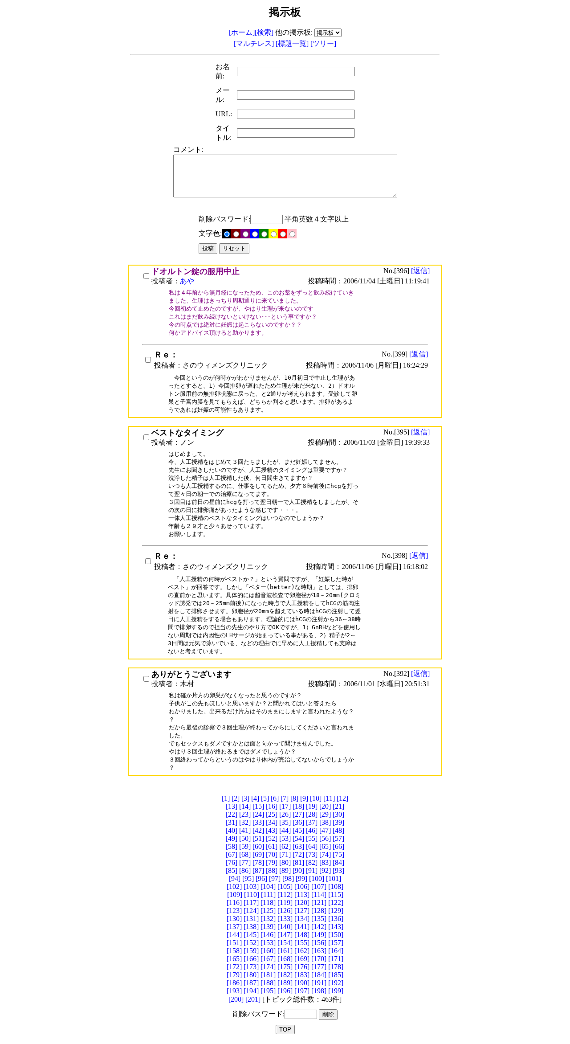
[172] (234, 966)
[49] (231, 838)
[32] (245, 822)
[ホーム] (242, 32)
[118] (268, 902)
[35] (285, 822)
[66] (338, 846)
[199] (335, 991)
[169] (301, 958)
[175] (285, 966)
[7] (285, 798)
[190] (301, 983)
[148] (301, 934)
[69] (258, 854)
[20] (325, 806)
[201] (253, 999)
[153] (268, 942)
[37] (312, 822)
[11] (329, 798)
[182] (285, 974)
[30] (338, 814)
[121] (318, 902)
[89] (285, 870)
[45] (298, 830)
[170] (318, 958)
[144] (234, 934)
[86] (245, 870)
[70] (271, 854)
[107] (318, 886)
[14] (245, 806)
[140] (285, 926)
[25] (271, 814)
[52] (271, 838)
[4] (255, 798)
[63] (298, 846)
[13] (231, 806)
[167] (268, 958)
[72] (298, 854)
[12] (342, 798)
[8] (294, 798)
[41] (245, 830)
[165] (234, 958)
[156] (318, 942)
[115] (335, 894)
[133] (285, 918)
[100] (316, 878)
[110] (251, 894)
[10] (316, 798)
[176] (301, 966)
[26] (285, 814)
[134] (301, 918)
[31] (231, 822)
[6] (275, 798)
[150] (335, 934)
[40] (231, 830)
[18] (298, 806)
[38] (325, 822)
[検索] (264, 32)
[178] (335, 966)
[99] (301, 878)
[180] (251, 974)
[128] (318, 910)
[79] (271, 862)
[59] (245, 846)
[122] (335, 902)
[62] (285, 846)
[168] (285, 958)
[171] (335, 958)
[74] (325, 854)
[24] (258, 814)
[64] (312, 846)
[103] (251, 886)
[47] (325, 830)
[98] (288, 878)
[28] (312, 814)
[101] (333, 878)
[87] (258, 870)
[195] (268, 991)
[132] (268, 918)
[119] (285, 902)
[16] (271, 806)
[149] (318, 934)
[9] (304, 798)
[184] (318, 974)
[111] (268, 894)
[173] (251, 966)
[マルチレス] (255, 43)
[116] (234, 902)
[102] (234, 886)
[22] (231, 814)
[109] (234, 894)
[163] (318, 950)
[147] (285, 934)
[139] (268, 926)
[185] (335, 974)
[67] (231, 854)
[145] (251, 934)
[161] (285, 950)
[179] (234, 974)
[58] (231, 846)
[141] (301, 926)
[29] (325, 814)
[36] (298, 822)
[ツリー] (323, 43)
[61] (271, 846)
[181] (268, 974)
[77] (245, 862)
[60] (258, 846)
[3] (245, 798)
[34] (271, 822)
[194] (251, 991)
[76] (231, 862)
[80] (285, 862)
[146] (268, 934)
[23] (245, 814)
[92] (325, 870)
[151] (234, 942)
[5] (265, 798)
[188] (268, 983)
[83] (325, 862)
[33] (258, 822)
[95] (248, 878)
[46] (312, 830)
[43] (271, 830)
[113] (301, 894)
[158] (234, 950)
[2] (236, 798)
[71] (285, 854)
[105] (285, 886)
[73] (312, 854)
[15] (258, 806)
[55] (312, 838)
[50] (245, 838)
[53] (285, 838)
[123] (234, 910)
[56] (325, 838)
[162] (301, 950)
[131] (251, 918)
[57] (338, 838)
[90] (298, 870)
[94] (234, 878)
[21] (338, 806)
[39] (338, 822)
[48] (338, 830)
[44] (285, 830)
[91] (312, 870)
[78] (258, 862)
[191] (318, 983)
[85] (231, 870)
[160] (268, 950)
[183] (301, 974)
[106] (301, 886)
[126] (285, 910)
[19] (312, 806)
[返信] (420, 270)
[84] (338, 862)
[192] (335, 983)
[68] (245, 854)
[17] (285, 806)
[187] (251, 983)
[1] (226, 798)
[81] (298, 862)
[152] (251, 942)
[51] (258, 838)
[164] (335, 950)
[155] (301, 942)
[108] (335, 886)
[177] (318, 966)
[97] (275, 878)
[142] (318, 926)
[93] (338, 870)
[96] (261, 878)
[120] (301, 902)
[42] (258, 830)
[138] (251, 926)
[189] (285, 983)
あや (187, 281)
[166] (251, 958)
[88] (271, 870)
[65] (325, 846)
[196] (285, 991)
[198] (318, 991)
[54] (298, 838)
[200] (236, 999)
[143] (335, 926)
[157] (335, 942)
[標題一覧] (293, 43)
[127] (301, 910)
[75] (338, 854)
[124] (251, 910)
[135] (318, 918)
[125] (268, 910)
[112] (285, 894)
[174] (268, 966)
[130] (234, 918)
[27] (298, 814)
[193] (234, 991)
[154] (285, 942)
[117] (251, 902)
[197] (301, 991)
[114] (318, 894)
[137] (234, 926)
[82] (312, 862)
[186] (234, 983)
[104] (268, 886)
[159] (251, 950)
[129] (335, 910)
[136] (335, 918)
